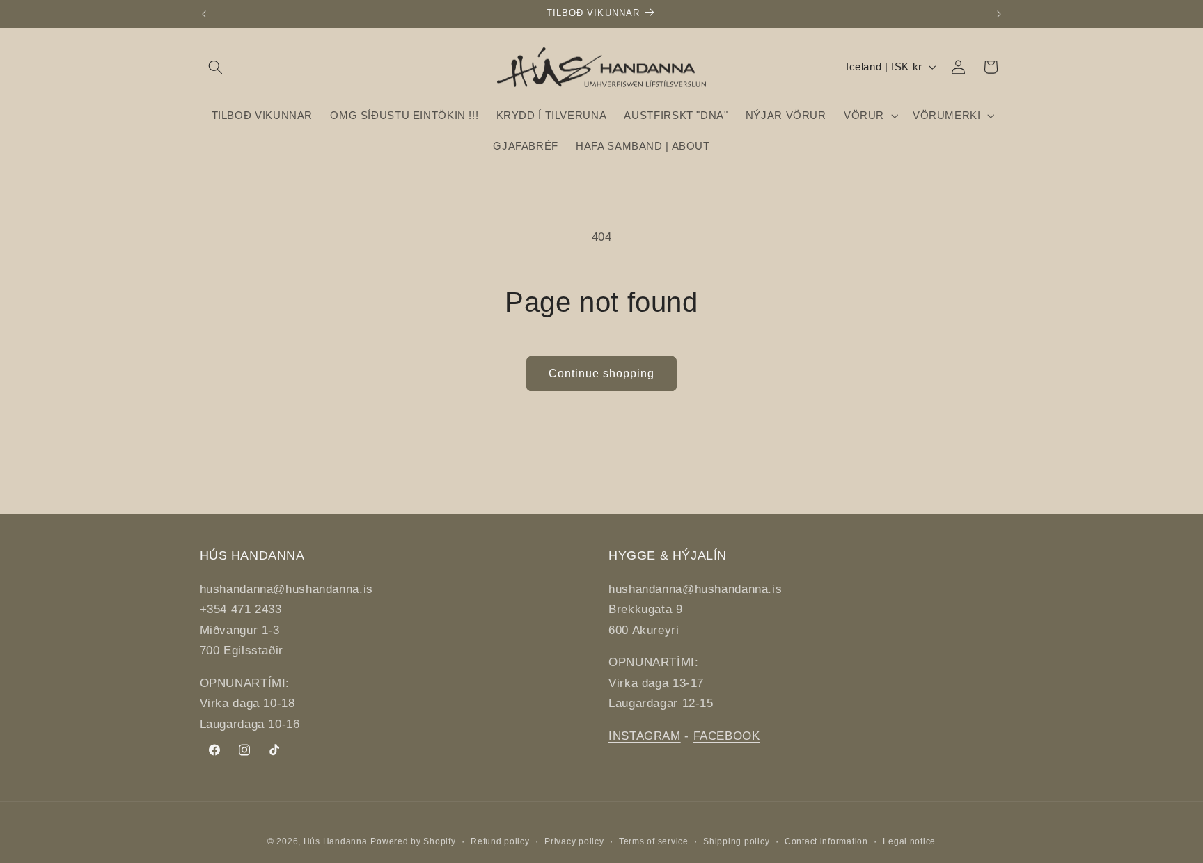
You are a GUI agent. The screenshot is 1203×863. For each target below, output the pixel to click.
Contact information (826, 841)
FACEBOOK (726, 736)
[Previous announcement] (204, 14)
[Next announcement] (999, 14)
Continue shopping (602, 373)
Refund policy (500, 841)
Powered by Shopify (412, 841)
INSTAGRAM (644, 736)
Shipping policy (736, 841)
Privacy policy (574, 841)
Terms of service (654, 841)
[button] (216, 67)
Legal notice (909, 841)
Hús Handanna (336, 841)
